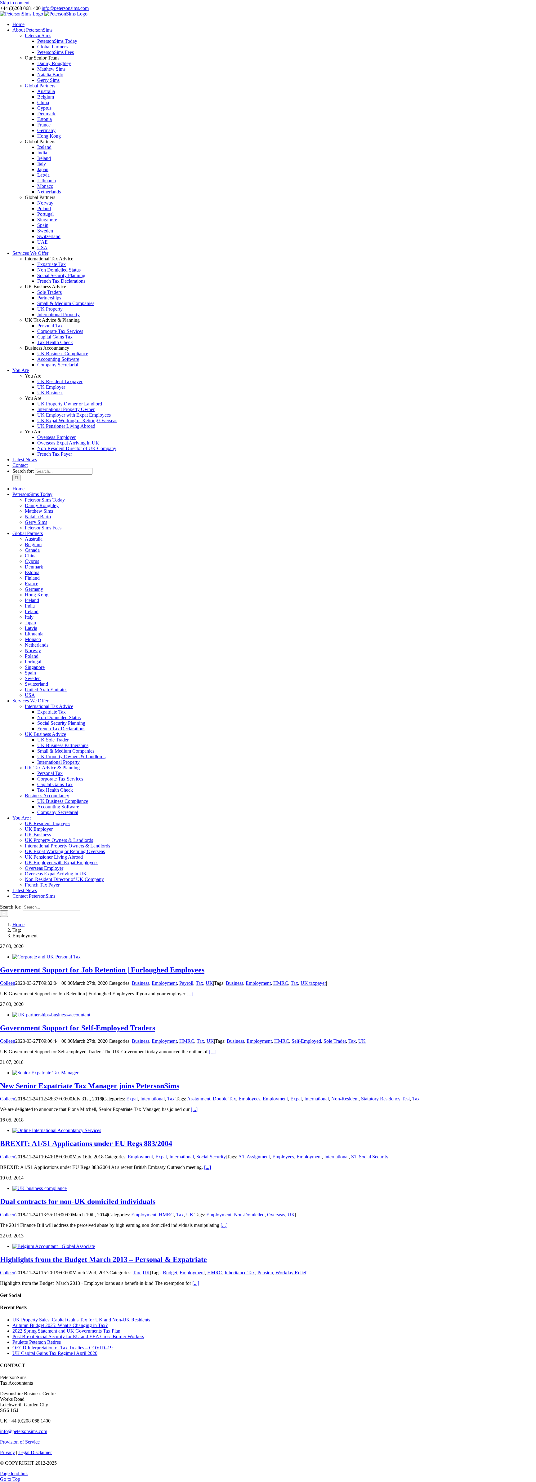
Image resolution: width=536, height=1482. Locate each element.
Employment (164, 983)
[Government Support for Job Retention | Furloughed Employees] (46, 956)
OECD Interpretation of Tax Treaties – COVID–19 (62, 1347)
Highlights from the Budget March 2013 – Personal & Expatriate (103, 1259)
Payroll (186, 983)
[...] (189, 993)
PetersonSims (38, 35)
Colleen (7, 983)
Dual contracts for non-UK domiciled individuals (77, 1201)
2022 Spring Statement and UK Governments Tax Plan (66, 1331)
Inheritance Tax (240, 1272)
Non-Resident (345, 1098)
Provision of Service (20, 1441)
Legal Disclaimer (35, 1452)
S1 (353, 1156)
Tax (199, 983)
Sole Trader (335, 1041)
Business (140, 983)
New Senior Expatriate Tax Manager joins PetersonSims (89, 1086)
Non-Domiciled (249, 1214)
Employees (249, 1098)
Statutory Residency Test (385, 1098)
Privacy (7, 1452)
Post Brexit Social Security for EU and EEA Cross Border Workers (78, 1336)
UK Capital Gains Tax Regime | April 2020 (54, 1353)
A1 (241, 1156)
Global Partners (40, 85)
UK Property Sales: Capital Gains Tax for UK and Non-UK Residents (81, 1319)
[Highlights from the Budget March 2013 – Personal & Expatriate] (53, 1246)
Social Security (211, 1156)
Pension (265, 1272)
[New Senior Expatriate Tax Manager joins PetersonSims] (45, 1072)
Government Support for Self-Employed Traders (77, 1028)
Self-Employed (306, 1041)
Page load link (14, 1473)
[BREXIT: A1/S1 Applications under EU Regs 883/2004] (56, 1130)
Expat (132, 1098)
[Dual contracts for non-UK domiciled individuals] (39, 1188)
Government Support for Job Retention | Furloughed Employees (102, 970)
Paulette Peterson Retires (36, 1342)
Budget (170, 1272)
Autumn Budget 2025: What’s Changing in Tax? (60, 1325)
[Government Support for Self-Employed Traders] (51, 1014)
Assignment (198, 1098)
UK (209, 983)
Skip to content (14, 2)
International (152, 1098)
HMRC (280, 983)
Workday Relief (290, 1272)
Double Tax (224, 1098)
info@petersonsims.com (65, 8)
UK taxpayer (313, 983)
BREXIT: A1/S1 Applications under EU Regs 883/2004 (86, 1143)
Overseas (276, 1214)
